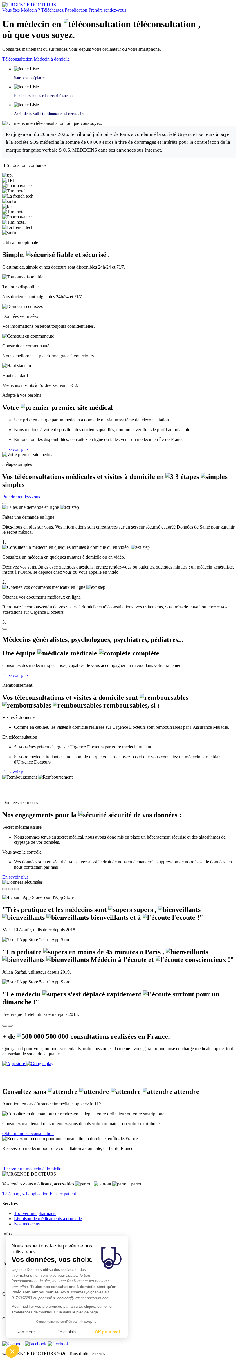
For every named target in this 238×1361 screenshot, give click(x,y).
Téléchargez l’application (64, 10)
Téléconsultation (18, 59)
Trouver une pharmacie (35, 1213)
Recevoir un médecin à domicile (31, 1168)
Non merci (26, 1331)
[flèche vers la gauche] (4, 1026)
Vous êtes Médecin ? (21, 10)
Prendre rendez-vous (107, 10)
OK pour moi (107, 1331)
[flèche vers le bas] (4, 629)
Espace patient (63, 1193)
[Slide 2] (10, 889)
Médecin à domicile (52, 59)
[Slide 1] (4, 889)
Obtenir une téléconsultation (28, 1133)
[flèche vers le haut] (4, 503)
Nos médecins (27, 1223)
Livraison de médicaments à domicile (48, 1218)
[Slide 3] (16, 889)
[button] (12, 1351)
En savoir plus (15, 449)
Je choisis (67, 1331)
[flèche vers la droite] (10, 1026)
